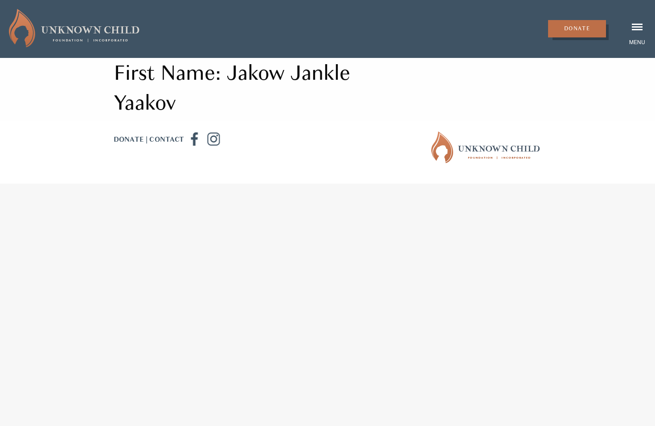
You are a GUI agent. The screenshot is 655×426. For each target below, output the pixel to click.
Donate (577, 29)
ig (213, 139)
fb (194, 139)
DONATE (129, 139)
